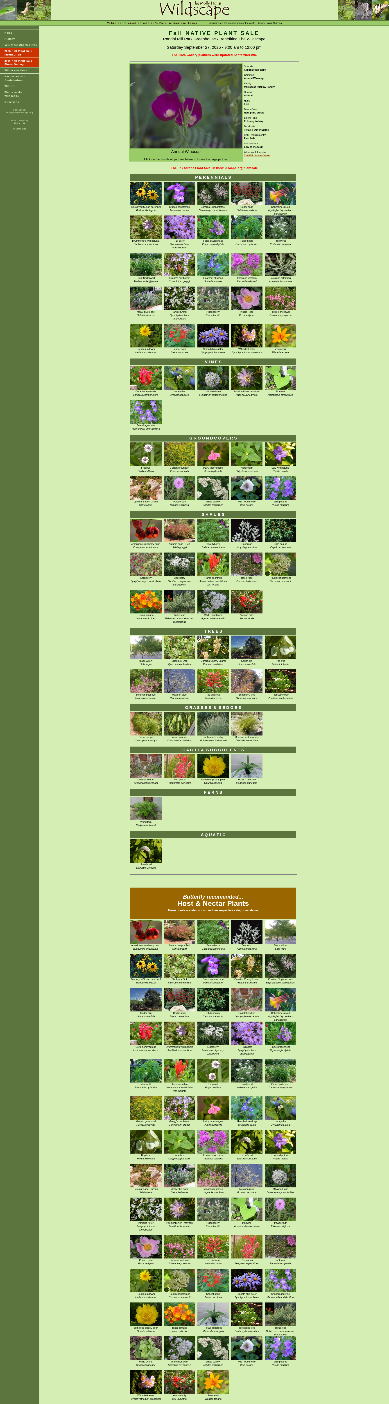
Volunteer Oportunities (21, 45)
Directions (12, 102)
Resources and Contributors (15, 78)
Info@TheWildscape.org (19, 112)
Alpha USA (20, 123)
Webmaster (19, 129)
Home (8, 32)
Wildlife (10, 86)
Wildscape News (16, 70)
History (10, 38)
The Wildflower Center (257, 155)
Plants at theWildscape (14, 94)
